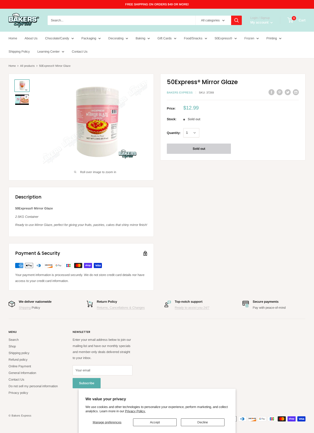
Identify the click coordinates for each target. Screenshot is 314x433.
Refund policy (18, 359)
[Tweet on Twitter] (288, 92)
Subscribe (86, 383)
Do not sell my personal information (33, 386)
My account (259, 22)
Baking (140, 38)
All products (27, 65)
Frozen (249, 38)
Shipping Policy (19, 51)
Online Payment (20, 366)
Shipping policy (19, 353)
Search (14, 339)
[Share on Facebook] (271, 92)
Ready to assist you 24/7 (192, 307)
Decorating (115, 38)
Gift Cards (164, 38)
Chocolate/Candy (57, 38)
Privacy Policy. (135, 411)
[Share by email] (296, 92)
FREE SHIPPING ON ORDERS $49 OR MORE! (157, 4)
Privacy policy (18, 392)
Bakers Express (180, 92)
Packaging (88, 38)
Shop (12, 346)
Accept (155, 422)
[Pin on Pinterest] (280, 92)
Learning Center (48, 51)
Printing (271, 38)
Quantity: (174, 133)
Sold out (199, 148)
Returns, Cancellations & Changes (121, 307)
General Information (22, 373)
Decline (202, 422)
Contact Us (80, 51)
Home (13, 38)
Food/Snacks (193, 38)
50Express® (223, 38)
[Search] (236, 20)
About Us (31, 38)
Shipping (25, 307)
